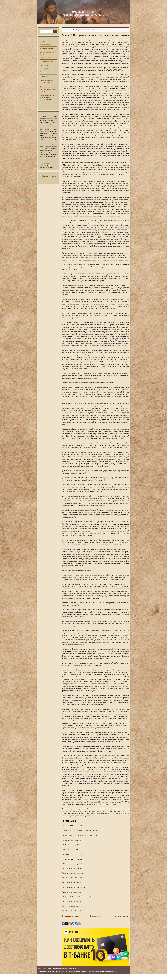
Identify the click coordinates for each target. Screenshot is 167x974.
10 (69, 424)
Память (42, 103)
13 (85, 472)
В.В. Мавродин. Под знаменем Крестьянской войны (90, 29)
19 (105, 639)
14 (74, 516)
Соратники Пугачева (46, 57)
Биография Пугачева (46, 48)
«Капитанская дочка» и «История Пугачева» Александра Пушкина (47, 97)
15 (120, 544)
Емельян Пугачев (83, 11)
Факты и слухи (44, 65)
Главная (42, 41)
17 (84, 616)
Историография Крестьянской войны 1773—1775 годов (48, 71)
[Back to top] (162, 969)
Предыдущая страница (70, 916)
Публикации (43, 76)
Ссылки (42, 106)
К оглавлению (95, 916)
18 (86, 634)
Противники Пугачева (46, 61)
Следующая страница (120, 916)
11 (68, 437)
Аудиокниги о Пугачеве (47, 86)
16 (77, 604)
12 (126, 447)
